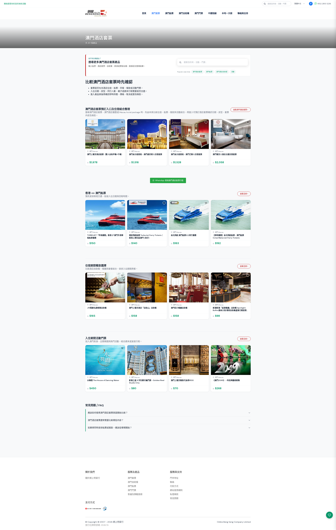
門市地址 (174, 478)
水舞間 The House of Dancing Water (103, 380)
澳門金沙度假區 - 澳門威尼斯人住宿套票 (145, 154)
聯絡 (172, 482)
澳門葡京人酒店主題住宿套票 (225, 154)
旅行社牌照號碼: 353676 (97, 525)
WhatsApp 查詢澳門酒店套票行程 (169, 180)
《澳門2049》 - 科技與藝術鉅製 (226, 380)
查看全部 (243, 194)
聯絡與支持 (243, 13)
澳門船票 (169, 13)
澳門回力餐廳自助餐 (179, 308)
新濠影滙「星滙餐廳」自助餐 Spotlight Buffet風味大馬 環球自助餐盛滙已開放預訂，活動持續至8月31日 (229, 309)
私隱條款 (174, 494)
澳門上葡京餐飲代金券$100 (182, 380)
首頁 (144, 13)
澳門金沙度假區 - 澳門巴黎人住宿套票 (186, 154)
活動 (232, 72)
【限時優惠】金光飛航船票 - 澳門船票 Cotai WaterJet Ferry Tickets (228, 236)
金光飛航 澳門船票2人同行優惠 (183, 235)
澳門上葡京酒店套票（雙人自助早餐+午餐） (105, 154)
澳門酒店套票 (197, 72)
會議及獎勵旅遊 (135, 494)
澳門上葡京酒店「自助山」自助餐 (143, 308)
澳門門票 (199, 13)
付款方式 (174, 486)
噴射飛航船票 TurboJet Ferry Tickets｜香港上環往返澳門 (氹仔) (146, 236)
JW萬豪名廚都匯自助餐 (97, 308)
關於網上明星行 (92, 478)
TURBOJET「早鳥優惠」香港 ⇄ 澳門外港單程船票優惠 (105, 236)
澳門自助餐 (184, 13)
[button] (122, 122)
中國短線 (212, 13)
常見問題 (174, 498)
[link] (105, 142)
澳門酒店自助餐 (221, 72)
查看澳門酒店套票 (240, 110)
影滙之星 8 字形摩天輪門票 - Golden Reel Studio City (146, 381)
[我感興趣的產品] (329, 515)
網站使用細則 (176, 490)
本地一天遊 (227, 13)
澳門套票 (155, 13)
